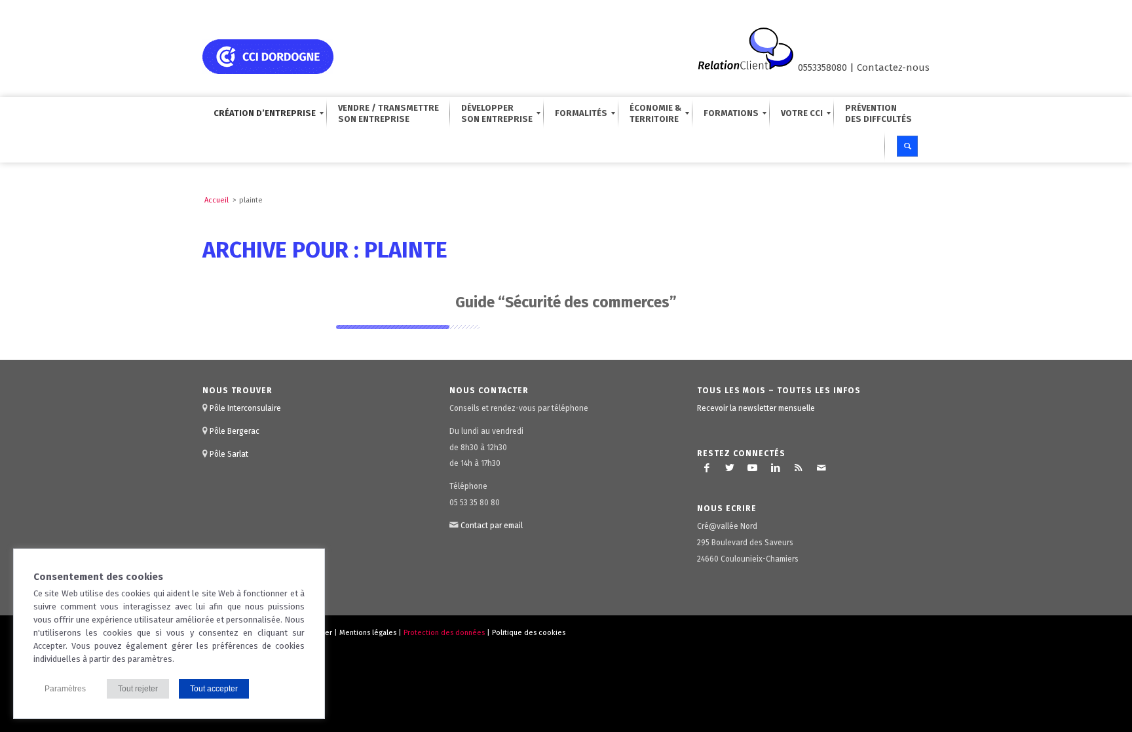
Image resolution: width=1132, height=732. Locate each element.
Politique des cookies (528, 632)
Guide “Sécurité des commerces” (566, 302)
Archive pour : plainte (324, 250)
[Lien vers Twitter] (730, 468)
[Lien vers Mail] (821, 468)
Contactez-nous (893, 67)
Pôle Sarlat (229, 454)
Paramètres (65, 688)
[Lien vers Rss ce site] (798, 468)
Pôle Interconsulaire (245, 408)
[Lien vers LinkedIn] (775, 468)
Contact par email (492, 525)
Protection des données (444, 632)
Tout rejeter (138, 688)
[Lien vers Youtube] (753, 468)
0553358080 (822, 67)
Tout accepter (214, 688)
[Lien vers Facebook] (707, 468)
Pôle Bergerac (234, 431)
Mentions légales (367, 632)
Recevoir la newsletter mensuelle (756, 408)
